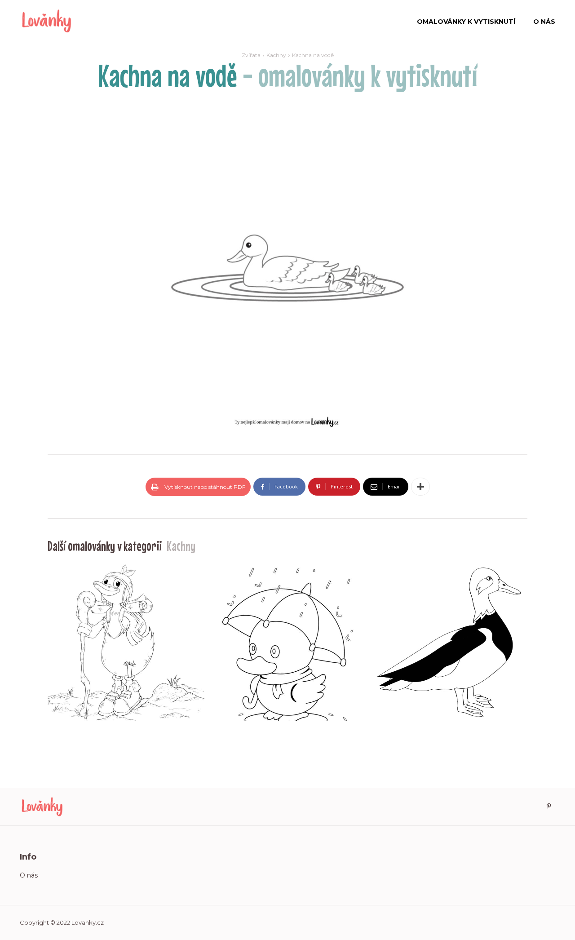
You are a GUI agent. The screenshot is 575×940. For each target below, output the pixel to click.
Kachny (276, 55)
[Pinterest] (548, 806)
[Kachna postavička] (126, 642)
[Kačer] (449, 642)
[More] (420, 487)
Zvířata (251, 55)
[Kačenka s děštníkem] (287, 642)
